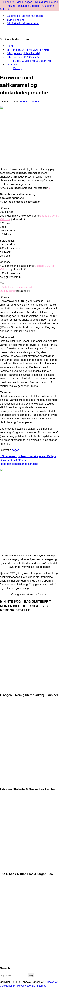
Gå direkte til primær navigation (25, 16)
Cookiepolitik (7, 985)
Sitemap (41, 985)
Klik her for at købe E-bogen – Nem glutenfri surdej (29, 2)
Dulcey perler (8, 291)
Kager (15, 450)
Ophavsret (51, 982)
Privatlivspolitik (26, 985)
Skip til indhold (15, 19)
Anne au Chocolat (29, 32)
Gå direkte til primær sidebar (23, 23)
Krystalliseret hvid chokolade (16, 287)
